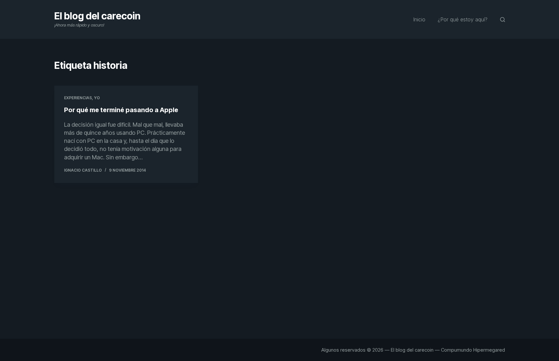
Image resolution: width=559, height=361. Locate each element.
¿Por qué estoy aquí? (463, 19)
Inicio (419, 19)
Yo (97, 97)
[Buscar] (502, 19)
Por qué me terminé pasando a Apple (121, 110)
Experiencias (78, 97)
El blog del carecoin (97, 16)
